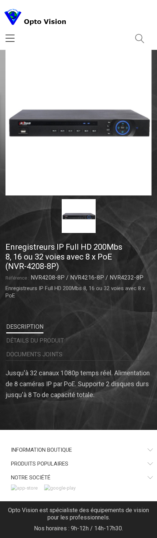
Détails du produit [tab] (35, 340)
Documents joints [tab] (34, 354)
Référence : (17, 278)
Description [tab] (24, 326)
